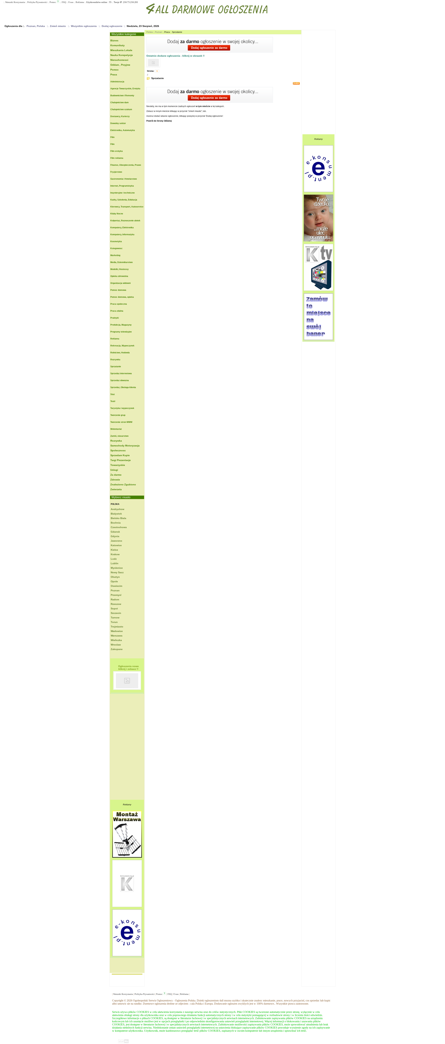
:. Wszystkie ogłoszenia (83, 26)
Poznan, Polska (36, 26)
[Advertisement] (124, 748)
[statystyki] (123, 1042)
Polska (115, 504)
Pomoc (53, 2)
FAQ (64, 2)
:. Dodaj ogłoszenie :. (112, 26)
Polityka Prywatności (37, 2)
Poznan (158, 32)
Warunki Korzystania (15, 2)
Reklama (80, 2)
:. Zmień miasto (57, 26)
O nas (70, 2)
